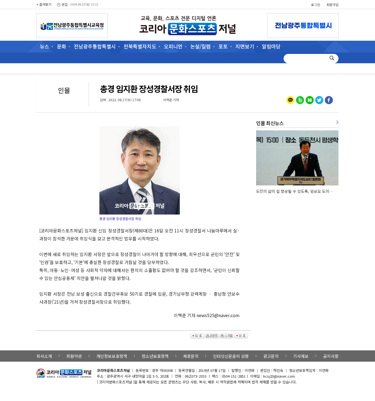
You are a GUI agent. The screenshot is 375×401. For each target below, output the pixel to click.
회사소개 (44, 356)
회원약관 (74, 356)
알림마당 (271, 46)
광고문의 (271, 356)
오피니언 (173, 46)
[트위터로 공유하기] (319, 101)
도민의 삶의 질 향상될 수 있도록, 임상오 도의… (294, 191)
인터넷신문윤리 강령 (231, 356)
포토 (223, 46)
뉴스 (44, 46)
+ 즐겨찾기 (44, 4)
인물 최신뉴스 (270, 123)
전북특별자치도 (140, 46)
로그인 (315, 4)
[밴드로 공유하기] (300, 101)
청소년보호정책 (155, 356)
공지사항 (330, 356)
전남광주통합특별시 (95, 46)
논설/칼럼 (200, 46)
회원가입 (332, 4)
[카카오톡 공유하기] (290, 101)
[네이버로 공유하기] (310, 101)
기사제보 (301, 356)
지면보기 (245, 46)
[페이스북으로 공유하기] (329, 101)
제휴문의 (190, 356)
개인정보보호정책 (111, 356)
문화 (61, 46)
